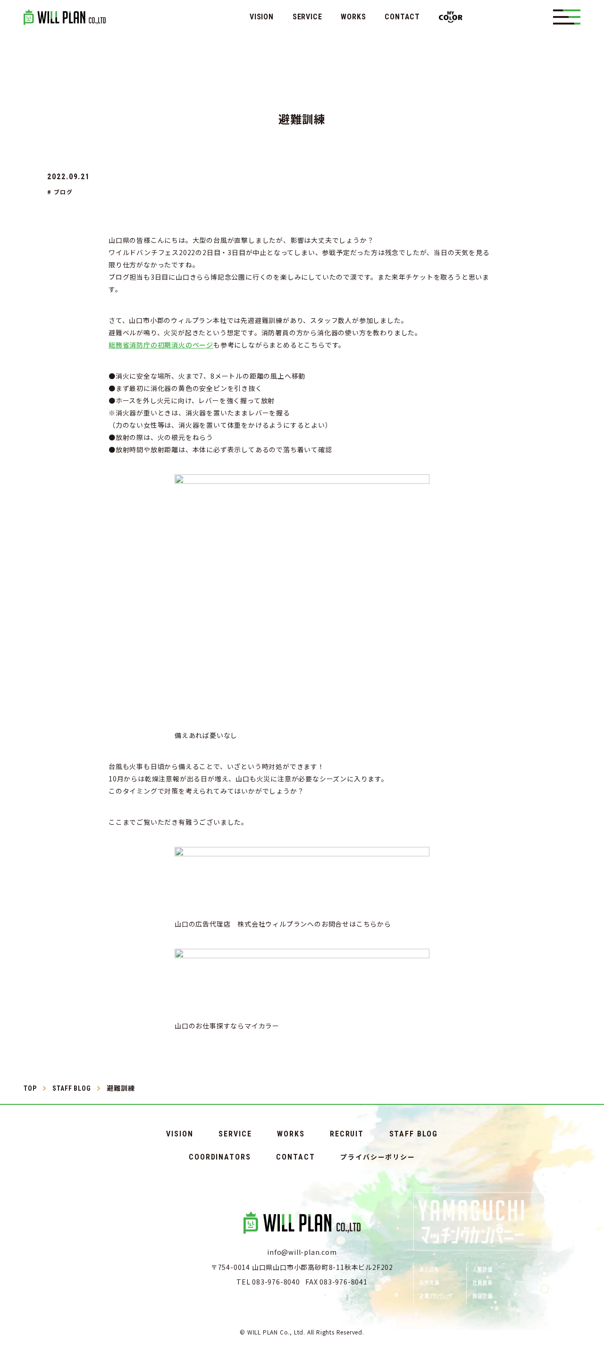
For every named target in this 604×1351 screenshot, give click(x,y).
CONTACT (402, 16)
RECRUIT (347, 1134)
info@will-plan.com (301, 1252)
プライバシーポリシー (377, 1156)
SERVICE (307, 16)
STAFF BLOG (413, 1134)
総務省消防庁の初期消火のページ (161, 344)
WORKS (353, 16)
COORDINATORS (220, 1157)
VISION (262, 16)
